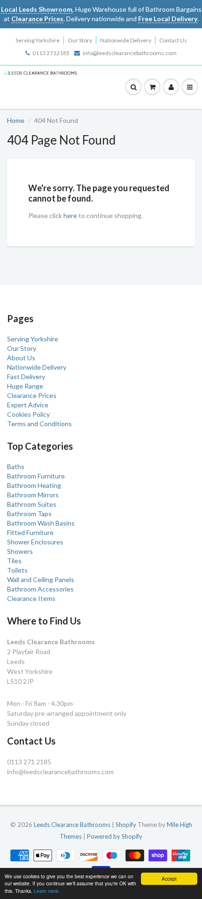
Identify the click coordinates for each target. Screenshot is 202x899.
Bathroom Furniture (36, 476)
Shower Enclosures (35, 542)
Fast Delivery (26, 377)
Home (15, 120)
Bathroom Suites (31, 504)
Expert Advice (27, 405)
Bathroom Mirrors (33, 495)
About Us (21, 358)
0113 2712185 (51, 53)
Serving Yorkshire (38, 40)
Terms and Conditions (39, 424)
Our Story (80, 40)
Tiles (14, 561)
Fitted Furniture (30, 532)
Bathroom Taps (29, 514)
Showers (20, 551)
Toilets (17, 570)
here (70, 215)
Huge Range (25, 386)
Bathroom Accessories (40, 589)
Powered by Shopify (114, 836)
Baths (15, 466)
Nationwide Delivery (125, 40)
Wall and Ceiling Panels (40, 579)
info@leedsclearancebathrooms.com (130, 53)
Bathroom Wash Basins (41, 523)
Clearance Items (31, 598)
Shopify (126, 824)
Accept (169, 878)
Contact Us (173, 40)
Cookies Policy (28, 414)
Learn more (46, 890)
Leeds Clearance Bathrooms (72, 824)
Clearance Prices (31, 395)
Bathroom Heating (34, 485)
